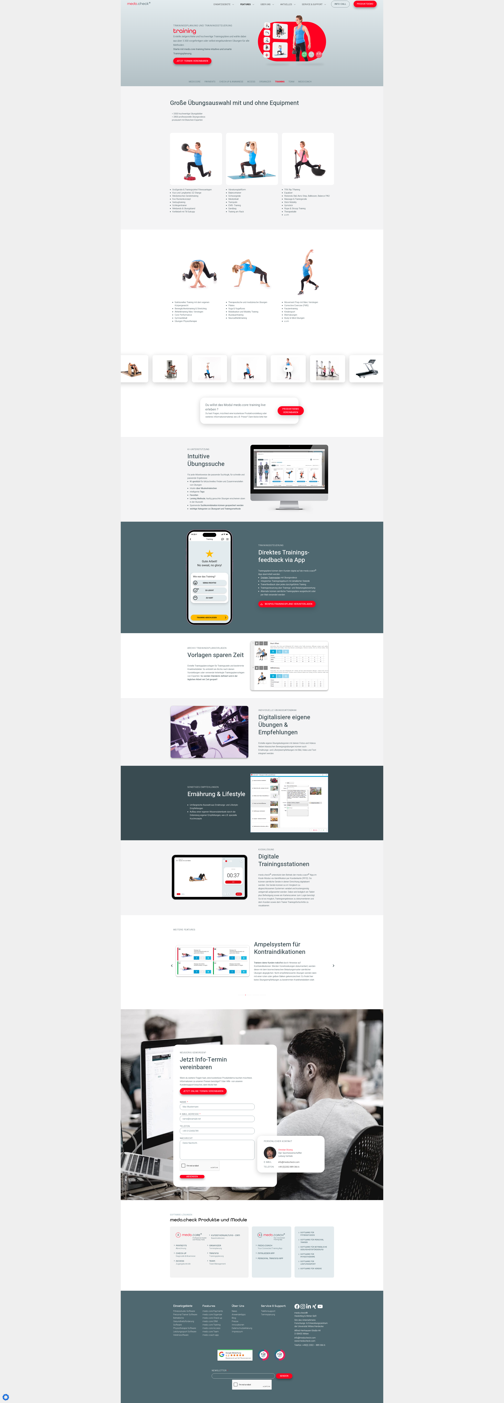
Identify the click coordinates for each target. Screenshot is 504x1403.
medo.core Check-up (212, 1318)
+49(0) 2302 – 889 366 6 (313, 1345)
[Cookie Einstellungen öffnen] (6, 1397)
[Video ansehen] (145, 368)
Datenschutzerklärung (242, 1328)
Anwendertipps (239, 1314)
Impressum (237, 1331)
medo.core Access (211, 1328)
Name (183, 1102)
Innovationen (238, 1324)
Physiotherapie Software (184, 1328)
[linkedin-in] (308, 1306)
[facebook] (297, 1306)
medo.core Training (211, 1324)
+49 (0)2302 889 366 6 (288, 1166)
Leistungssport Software (184, 1331)
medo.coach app (211, 1335)
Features (209, 1306)
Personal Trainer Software (185, 1314)
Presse (235, 1321)
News (234, 1311)
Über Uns (238, 1306)
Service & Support (273, 1306)
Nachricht (186, 1138)
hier (265, 416)
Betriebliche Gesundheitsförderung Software (183, 1321)
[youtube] (320, 1306)
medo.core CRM (210, 1321)
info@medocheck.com (289, 1162)
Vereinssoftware (180, 1335)
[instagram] (302, 1306)
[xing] (314, 1306)
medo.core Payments (213, 1311)
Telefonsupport (268, 1311)
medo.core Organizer (212, 1314)
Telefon (185, 1126)
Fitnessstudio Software (184, 1311)
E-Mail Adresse (190, 1114)
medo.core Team (211, 1331)
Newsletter (219, 1370)
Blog (234, 1318)
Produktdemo (365, 4)
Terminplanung (268, 1314)
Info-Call (340, 4)
